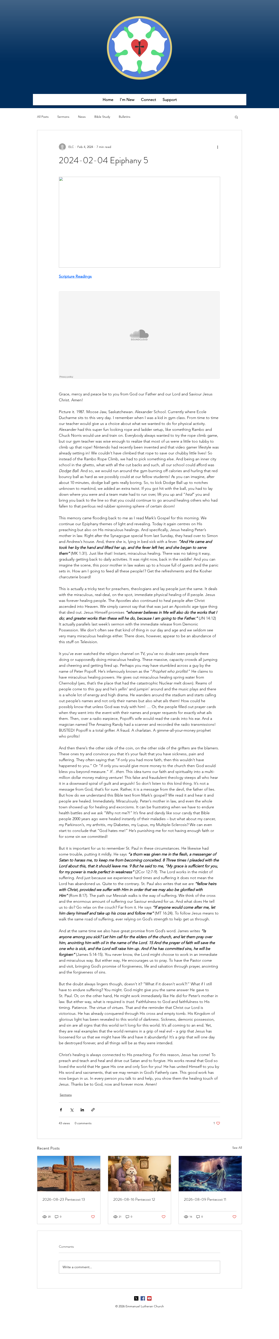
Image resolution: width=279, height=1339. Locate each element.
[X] (136, 1298)
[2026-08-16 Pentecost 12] (139, 1173)
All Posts (43, 117)
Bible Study (102, 117)
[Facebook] (143, 1298)
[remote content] (139, 335)
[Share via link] (93, 1110)
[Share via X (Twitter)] (72, 1110)
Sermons (63, 117)
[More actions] (217, 146)
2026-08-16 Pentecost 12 (134, 1199)
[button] (127, 101)
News (82, 117)
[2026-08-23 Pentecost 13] (68, 1173)
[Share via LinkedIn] (82, 1110)
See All (237, 1148)
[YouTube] (149, 1298)
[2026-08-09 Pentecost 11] (210, 1173)
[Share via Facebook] (61, 1110)
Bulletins (124, 117)
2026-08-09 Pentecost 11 (205, 1199)
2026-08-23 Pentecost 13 (64, 1199)
